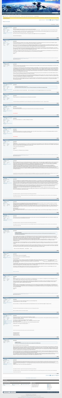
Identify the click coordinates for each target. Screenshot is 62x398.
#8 (58, 127)
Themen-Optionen (53, 24)
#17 (58, 297)
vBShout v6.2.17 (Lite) (25, 397)
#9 (58, 139)
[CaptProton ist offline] (6, 29)
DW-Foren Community (16, 271)
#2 (58, 39)
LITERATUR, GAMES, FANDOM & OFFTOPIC (14, 16)
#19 (58, 338)
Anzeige (57, 24)
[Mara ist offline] (5, 203)
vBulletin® (30, 395)
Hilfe (57, 0)
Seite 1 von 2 (48, 375)
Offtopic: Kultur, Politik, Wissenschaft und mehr (27, 16)
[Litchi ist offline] (5, 97)
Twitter (28, 384)
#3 (58, 62)
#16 (58, 274)
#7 (58, 116)
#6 (58, 104)
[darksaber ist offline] (6, 130)
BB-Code (48, 384)
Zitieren (58, 60)
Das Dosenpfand (7, 21)
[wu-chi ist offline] (5, 42)
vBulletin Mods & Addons (31, 397)
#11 (58, 177)
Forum (7, 16)
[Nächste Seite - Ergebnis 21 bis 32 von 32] (53, 19)
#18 (58, 313)
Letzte (56, 375)
